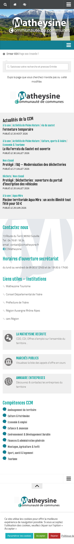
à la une (7, 125)
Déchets (7, 176)
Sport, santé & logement (20, 452)
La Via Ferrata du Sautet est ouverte (26, 149)
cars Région (12, 318)
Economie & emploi (17, 422)
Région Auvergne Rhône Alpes (23, 310)
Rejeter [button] (54, 535)
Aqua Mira (18, 195)
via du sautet (48, 125)
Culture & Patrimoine (19, 416)
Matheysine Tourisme (18, 286)
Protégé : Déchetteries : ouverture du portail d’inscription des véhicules (32, 182)
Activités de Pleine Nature (26, 125)
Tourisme (12, 459)
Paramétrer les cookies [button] (19, 535)
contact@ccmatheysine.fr (24, 244)
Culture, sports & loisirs (53, 141)
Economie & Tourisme (14, 144)
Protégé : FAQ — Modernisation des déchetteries (34, 165)
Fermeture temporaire (18, 129)
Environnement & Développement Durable (29, 434)
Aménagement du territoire (22, 410)
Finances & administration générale (26, 440)
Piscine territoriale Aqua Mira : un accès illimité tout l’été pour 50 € (37, 202)
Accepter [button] (40, 535)
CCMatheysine (13, 249)
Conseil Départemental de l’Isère (24, 294)
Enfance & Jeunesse (18, 428)
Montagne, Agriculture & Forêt (24, 446)
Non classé (8, 160)
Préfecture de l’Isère (17, 302)
